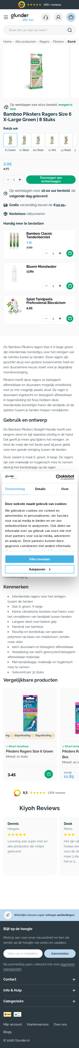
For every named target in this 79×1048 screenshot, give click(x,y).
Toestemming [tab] (15, 489)
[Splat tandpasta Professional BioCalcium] (14, 306)
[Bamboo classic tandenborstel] (14, 240)
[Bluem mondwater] (14, 273)
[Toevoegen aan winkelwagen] (69, 253)
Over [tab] (64, 489)
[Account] (58, 17)
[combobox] (39, 30)
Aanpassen (37, 569)
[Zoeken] (69, 30)
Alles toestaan (39, 559)
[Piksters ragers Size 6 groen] (30, 715)
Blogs (7, 1032)
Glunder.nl (22, 1040)
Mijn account (12, 1024)
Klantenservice (38, 1024)
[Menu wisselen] (5, 17)
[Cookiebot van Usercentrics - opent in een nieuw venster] (56, 477)
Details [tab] (40, 489)
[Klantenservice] (45, 17)
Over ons (60, 1024)
